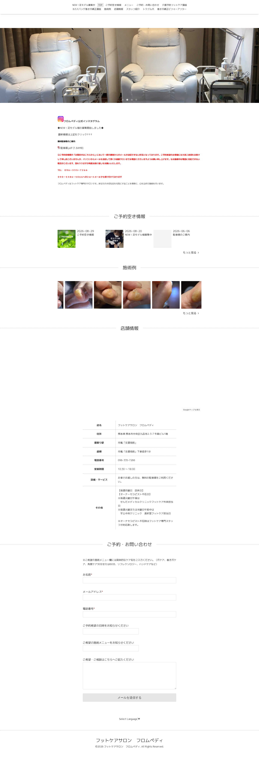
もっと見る (190, 252)
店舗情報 (118, 9)
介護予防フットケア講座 (174, 5)
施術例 (107, 9)
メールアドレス (93, 592)
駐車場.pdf (66, 148)
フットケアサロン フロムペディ (129, 740)
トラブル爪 (148, 9)
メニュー (128, 5)
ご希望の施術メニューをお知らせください (108, 643)
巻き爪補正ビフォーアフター (171, 9)
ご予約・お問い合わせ (148, 5)
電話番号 (89, 609)
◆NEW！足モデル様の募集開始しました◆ (81, 128)
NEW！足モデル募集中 (83, 5)
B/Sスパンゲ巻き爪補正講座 (87, 9)
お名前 (87, 575)
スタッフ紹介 (133, 9)
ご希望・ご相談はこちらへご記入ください (108, 659)
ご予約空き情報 (113, 5)
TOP (100, 5)
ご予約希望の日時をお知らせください (106, 625)
